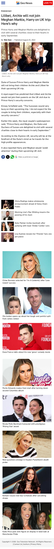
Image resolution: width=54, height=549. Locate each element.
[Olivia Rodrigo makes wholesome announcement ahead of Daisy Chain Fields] (7, 204)
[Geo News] (24, 2)
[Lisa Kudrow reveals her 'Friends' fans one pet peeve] (7, 237)
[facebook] (3, 157)
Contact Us (18, 544)
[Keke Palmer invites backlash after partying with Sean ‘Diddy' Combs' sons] (7, 226)
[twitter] (8, 157)
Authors (26, 544)
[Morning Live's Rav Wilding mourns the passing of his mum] (7, 215)
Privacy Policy (36, 544)
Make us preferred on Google (28, 157)
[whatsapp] (12, 157)
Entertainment (6, 11)
